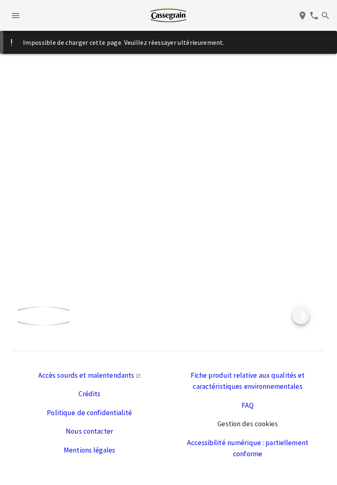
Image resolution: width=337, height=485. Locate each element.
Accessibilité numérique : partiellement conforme (247, 448)
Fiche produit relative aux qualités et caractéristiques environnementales (248, 381)
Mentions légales (89, 450)
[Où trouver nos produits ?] (302, 15)
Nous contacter (89, 431)
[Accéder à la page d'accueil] (168, 15)
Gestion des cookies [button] (247, 423)
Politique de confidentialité (89, 412)
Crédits (89, 393)
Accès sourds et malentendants (87, 375)
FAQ (248, 405)
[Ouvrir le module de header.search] (325, 15)
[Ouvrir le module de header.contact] (314, 15)
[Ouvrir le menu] (15, 15)
